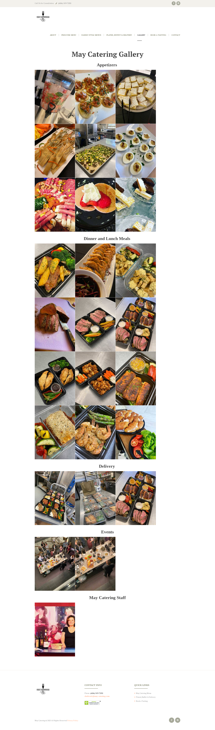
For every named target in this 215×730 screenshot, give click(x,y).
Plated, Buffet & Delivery (146, 697)
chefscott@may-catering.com (96, 696)
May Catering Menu (143, 693)
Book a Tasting (142, 701)
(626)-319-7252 (64, 3)
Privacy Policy (72, 720)
